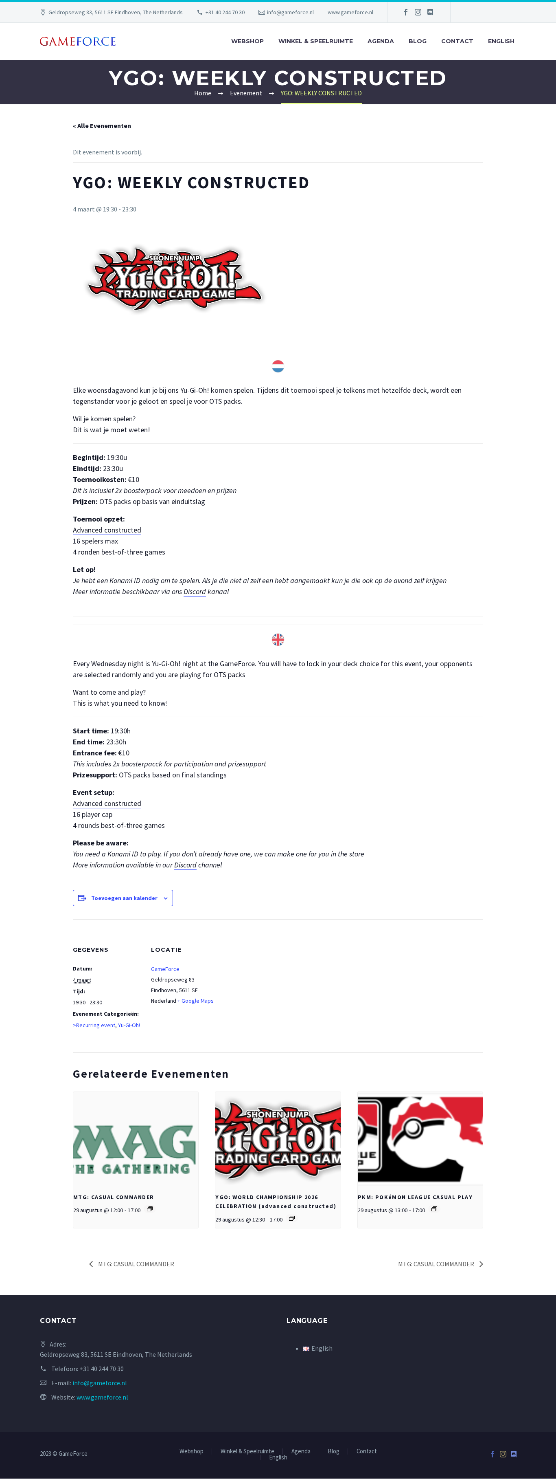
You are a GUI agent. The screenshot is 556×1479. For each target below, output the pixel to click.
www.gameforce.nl (350, 12)
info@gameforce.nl (290, 12)
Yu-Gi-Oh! (129, 1025)
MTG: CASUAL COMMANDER (113, 1197)
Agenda (381, 41)
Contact (457, 41)
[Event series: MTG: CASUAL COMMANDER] (150, 1208)
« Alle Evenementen (102, 125)
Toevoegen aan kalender (124, 898)
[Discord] (430, 12)
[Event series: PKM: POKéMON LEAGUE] (434, 1208)
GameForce (165, 969)
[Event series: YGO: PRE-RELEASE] (292, 1218)
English (501, 41)
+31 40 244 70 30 (225, 12)
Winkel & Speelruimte (315, 41)
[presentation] (135, 1139)
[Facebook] (406, 12)
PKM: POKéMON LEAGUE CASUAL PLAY (415, 1197)
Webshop (247, 41)
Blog (418, 41)
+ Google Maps (195, 1000)
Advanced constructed (107, 530)
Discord (195, 591)
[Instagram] (418, 12)
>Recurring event (94, 1025)
